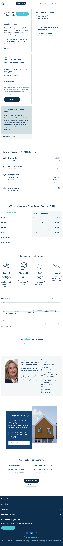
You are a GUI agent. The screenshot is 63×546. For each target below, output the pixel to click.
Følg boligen (22, 14)
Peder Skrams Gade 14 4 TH (42, 469)
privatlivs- (42, 540)
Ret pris (12, 99)
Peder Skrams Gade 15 (40, 473)
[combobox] (19, 443)
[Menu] (60, 3)
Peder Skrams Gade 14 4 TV (42, 466)
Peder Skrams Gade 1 (13, 466)
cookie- (47, 540)
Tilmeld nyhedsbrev (8, 528)
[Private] (3, 3)
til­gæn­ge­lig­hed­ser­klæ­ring (30, 542)
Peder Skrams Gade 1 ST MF (15, 473)
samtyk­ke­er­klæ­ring (42, 542)
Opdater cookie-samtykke (32, 537)
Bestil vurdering (21, 3)
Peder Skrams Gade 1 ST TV (15, 469)
